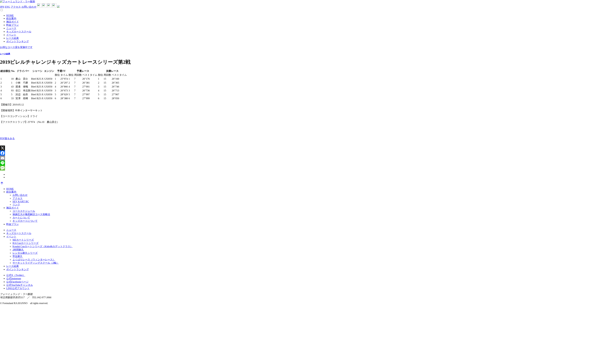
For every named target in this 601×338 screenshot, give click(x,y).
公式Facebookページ (17, 281)
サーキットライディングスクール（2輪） (36, 262)
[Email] (300, 158)
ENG (7, 6)
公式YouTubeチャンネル (19, 285)
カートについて (21, 217)
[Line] (300, 163)
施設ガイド (12, 21)
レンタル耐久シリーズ (25, 253)
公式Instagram (13, 278)
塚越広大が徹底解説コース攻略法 (31, 214)
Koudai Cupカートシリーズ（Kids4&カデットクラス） (43, 246)
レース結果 (12, 38)
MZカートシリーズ (23, 239)
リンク (16, 204)
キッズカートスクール (18, 31)
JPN (2, 6)
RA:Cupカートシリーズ (26, 243)
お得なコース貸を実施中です (16, 47)
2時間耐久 (18, 249)
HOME (10, 15)
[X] (300, 148)
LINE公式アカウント (18, 288)
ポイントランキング (17, 41)
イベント (11, 34)
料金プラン (12, 25)
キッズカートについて (25, 221)
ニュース (11, 28)
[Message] (300, 168)
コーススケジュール (24, 211)
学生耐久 (18, 256)
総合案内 (11, 18)
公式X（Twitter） (15, 275)
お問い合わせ (28, 6)
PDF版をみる (7, 138)
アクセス (16, 6)
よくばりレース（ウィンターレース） (34, 259)
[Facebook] (300, 153)
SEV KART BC (21, 201)
